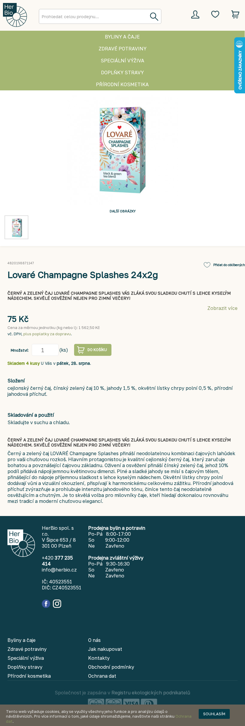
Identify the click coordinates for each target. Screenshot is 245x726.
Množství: (20, 350)
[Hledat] (153, 16)
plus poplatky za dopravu (47, 333)
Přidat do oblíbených (229, 265)
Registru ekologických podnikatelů (150, 693)
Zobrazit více (222, 308)
